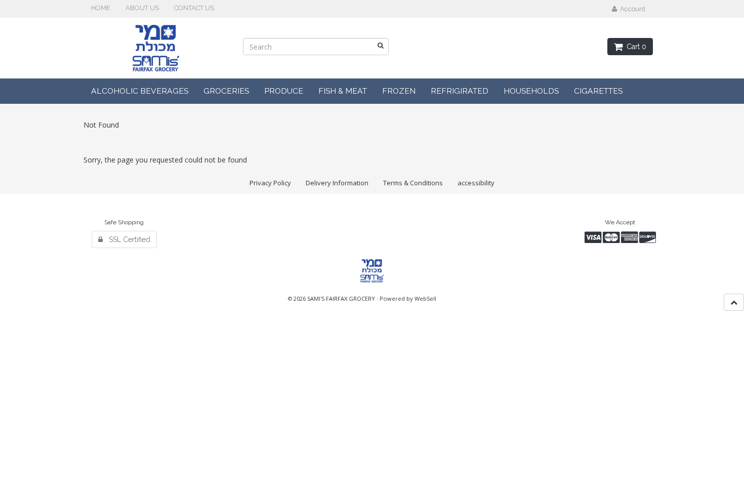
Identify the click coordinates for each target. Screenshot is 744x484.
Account (631, 9)
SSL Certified (126, 239)
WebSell (425, 298)
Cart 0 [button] (634, 47)
